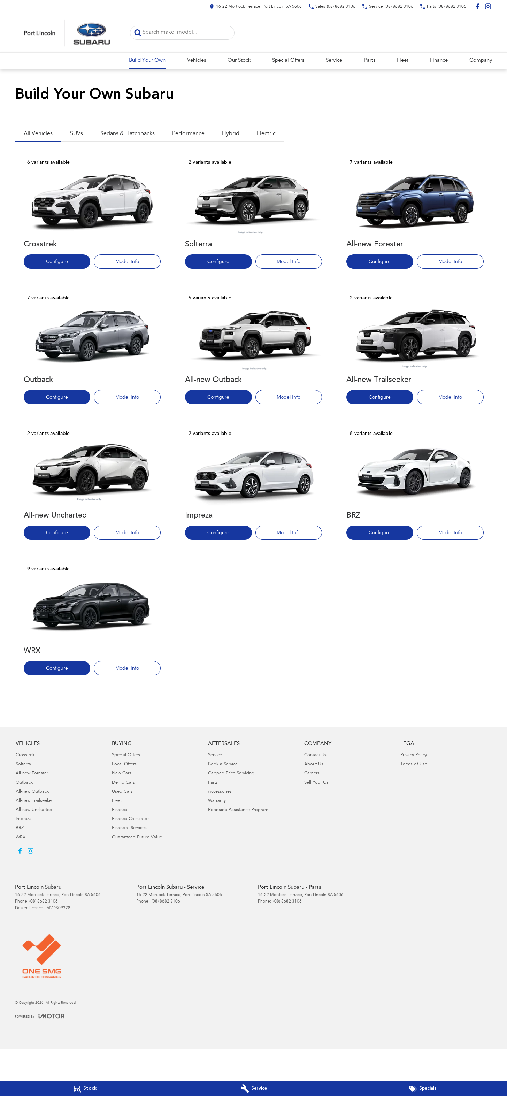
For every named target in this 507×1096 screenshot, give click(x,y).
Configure (57, 262)
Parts (369, 60)
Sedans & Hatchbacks (127, 134)
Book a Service (223, 764)
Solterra (23, 764)
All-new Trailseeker (34, 801)
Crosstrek (25, 755)
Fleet (402, 60)
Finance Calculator (130, 819)
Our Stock (239, 60)
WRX (20, 837)
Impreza (24, 819)
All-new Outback (32, 792)
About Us (313, 764)
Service (334, 60)
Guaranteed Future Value (137, 837)
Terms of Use (413, 764)
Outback (24, 783)
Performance (188, 134)
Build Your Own (147, 60)
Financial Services (129, 828)
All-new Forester (32, 773)
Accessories (220, 792)
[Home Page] (67, 32)
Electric (266, 134)
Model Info (127, 262)
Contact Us (315, 755)
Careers (312, 773)
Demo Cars (123, 783)
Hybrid (230, 134)
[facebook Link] (477, 6)
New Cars (121, 773)
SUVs (76, 134)
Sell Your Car (317, 783)
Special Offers (288, 60)
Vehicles (196, 60)
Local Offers (124, 764)
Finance (439, 60)
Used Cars (122, 792)
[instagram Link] (488, 6)
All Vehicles (38, 134)
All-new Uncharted (34, 810)
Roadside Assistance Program (238, 810)
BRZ (20, 828)
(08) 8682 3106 (43, 901)
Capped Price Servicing (231, 773)
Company (480, 60)
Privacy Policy (413, 755)
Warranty (217, 801)
